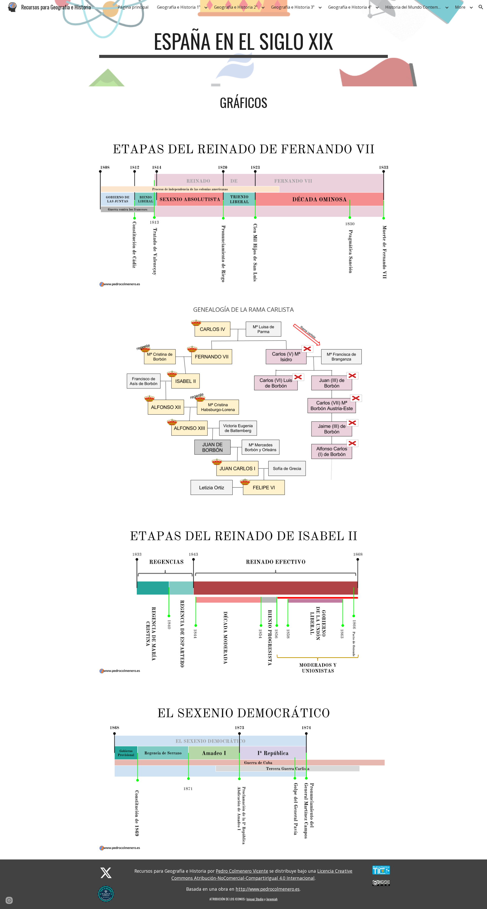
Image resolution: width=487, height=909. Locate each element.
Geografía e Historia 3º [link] (292, 7)
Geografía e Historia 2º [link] (235, 7)
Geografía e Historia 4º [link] (349, 7)
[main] (243, 43)
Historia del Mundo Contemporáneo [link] (414, 7)
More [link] (460, 7)
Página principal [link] (133, 7)
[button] (481, 7)
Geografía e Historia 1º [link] (178, 7)
